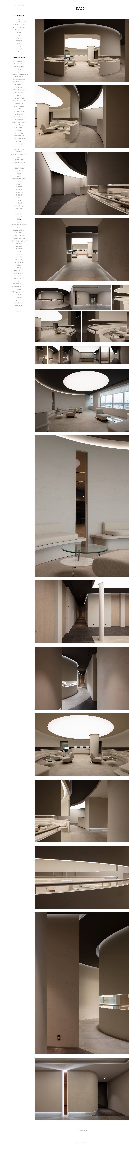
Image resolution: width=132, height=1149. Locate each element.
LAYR (19, 281)
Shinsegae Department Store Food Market (19, 75)
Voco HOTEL (19, 133)
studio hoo (19, 300)
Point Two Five (19, 64)
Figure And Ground (19, 238)
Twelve (19, 72)
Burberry (19, 69)
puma (19, 200)
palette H (19, 254)
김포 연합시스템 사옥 (19, 287)
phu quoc (19, 49)
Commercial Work (19, 57)
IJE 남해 (18, 141)
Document (19, 128)
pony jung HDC (19, 93)
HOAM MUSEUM (19, 106)
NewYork (19, 41)
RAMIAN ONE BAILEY (19, 122)
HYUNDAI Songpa (19, 284)
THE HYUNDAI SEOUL (19, 61)
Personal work (19, 15)
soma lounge (19, 144)
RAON (19, 219)
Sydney (19, 43)
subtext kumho (19, 303)
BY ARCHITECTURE (19, 163)
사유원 (19, 198)
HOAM (19, 251)
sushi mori (19, 190)
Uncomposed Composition (19, 22)
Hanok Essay (19, 125)
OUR (18, 211)
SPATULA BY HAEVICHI (18, 155)
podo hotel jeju (19, 206)
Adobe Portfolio (85, 1143)
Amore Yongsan (19, 67)
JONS (19, 289)
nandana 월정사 (19, 278)
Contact (18, 311)
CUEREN (19, 187)
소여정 (19, 227)
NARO (19, 109)
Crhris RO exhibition (19, 138)
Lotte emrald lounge (19, 117)
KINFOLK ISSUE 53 (19, 79)
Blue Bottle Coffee (19, 82)
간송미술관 (18, 208)
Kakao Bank (19, 171)
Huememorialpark (18, 230)
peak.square (19, 276)
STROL (19, 297)
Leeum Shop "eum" (19, 149)
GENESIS (19, 87)
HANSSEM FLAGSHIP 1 (19, 101)
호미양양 (19, 184)
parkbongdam (19, 114)
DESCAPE (19, 295)
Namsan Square (19, 136)
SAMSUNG (19, 246)
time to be (19, 222)
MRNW (19, 173)
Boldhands (19, 265)
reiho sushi (18, 214)
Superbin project (19, 168)
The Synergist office (19, 292)
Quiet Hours (19, 30)
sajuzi (19, 268)
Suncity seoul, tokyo (19, 27)
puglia (19, 33)
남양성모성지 (19, 195)
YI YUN (19, 181)
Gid (19, 165)
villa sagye (19, 233)
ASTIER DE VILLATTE (19, 179)
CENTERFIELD (18, 160)
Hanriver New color (19, 25)
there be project (19, 273)
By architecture (19, 262)
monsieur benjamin (19, 235)
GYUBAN (19, 243)
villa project (19, 305)
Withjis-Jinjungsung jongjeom (19, 241)
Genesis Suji (19, 103)
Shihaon (18, 130)
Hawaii (19, 46)
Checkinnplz (19, 192)
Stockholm (19, 38)
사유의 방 (19, 146)
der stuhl (19, 216)
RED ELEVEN (19, 120)
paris (18, 35)
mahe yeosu (19, 257)
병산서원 (19, 203)
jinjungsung (19, 260)
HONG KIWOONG (18, 5)
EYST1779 (19, 152)
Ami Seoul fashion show (18, 90)
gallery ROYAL (18, 270)
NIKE (18, 176)
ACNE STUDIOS (19, 98)
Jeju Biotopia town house (19, 225)
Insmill (19, 157)
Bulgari (19, 95)
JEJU (18, 51)
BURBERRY (18, 84)
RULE (19, 19)
